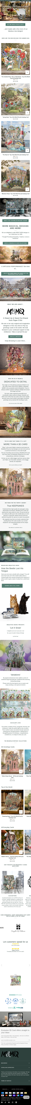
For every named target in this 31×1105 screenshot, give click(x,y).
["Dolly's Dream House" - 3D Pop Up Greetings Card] (15, 483)
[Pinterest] (9, 1102)
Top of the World (6, 787)
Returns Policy (5, 1100)
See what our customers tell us (15, 527)
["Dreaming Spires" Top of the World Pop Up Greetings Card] (12, 802)
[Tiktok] (5, 1102)
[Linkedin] (16, 1102)
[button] (2, 965)
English (4, 1089)
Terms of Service (10, 1044)
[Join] (28, 1040)
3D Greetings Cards (8, 747)
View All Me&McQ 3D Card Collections (15, 243)
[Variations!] (15, 655)
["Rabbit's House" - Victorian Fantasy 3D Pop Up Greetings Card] (12, 842)
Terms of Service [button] (6, 1080)
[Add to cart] (27, 72)
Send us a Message (15, 336)
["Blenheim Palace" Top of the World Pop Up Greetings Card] (15, 176)
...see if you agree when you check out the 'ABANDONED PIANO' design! (15, 274)
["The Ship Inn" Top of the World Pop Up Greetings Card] (15, 137)
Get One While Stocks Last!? (15, 24)
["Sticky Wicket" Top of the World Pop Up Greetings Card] (15, 422)
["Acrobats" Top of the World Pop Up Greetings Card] (15, 359)
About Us (18, 1097)
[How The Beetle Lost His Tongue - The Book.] (15, 546)
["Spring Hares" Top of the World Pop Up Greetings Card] (15, 99)
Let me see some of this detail (15, 403)
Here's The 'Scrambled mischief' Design (15, 220)
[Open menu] (3, 4)
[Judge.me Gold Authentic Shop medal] (22, 1001)
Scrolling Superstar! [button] (7, 1067)
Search (12, 1097)
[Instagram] (12, 1102)
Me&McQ (4, 1097)
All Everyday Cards (7, 827)
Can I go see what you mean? (15, 465)
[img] (15, 944)
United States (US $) (17, 1089)
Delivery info (16, 0)
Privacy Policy (16, 1099)
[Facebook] (2, 1102)
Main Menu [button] (4, 1063)
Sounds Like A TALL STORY (12, 585)
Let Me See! (15, 636)
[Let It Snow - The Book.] (15, 605)
